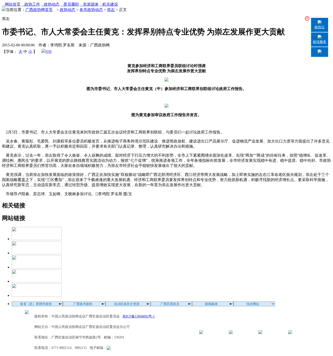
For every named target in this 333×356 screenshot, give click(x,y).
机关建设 (108, 4)
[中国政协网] (37, 267)
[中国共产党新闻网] (37, 239)
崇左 (111, 10)
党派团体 (89, 4)
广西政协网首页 (39, 10)
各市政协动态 (91, 10)
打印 (48, 51)
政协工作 (30, 4)
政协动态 (50, 4)
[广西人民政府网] (37, 295)
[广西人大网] (37, 281)
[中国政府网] (37, 253)
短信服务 (319, 42)
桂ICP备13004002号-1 (139, 316)
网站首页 (11, 4)
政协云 (319, 27)
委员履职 (69, 4)
